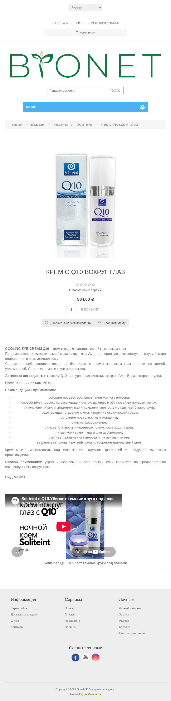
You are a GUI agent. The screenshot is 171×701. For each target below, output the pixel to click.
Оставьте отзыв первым (85, 290)
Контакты (17, 627)
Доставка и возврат (24, 614)
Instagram (95, 657)
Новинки (70, 627)
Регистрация (61, 23)
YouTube (85, 657)
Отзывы (70, 614)
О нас (15, 620)
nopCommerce (93, 694)
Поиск (69, 608)
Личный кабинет (130, 608)
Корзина (124, 627)
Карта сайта (19, 608)
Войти (79, 23)
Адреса (124, 620)
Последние (72, 620)
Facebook (75, 657)
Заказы (124, 614)
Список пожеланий (132, 633)
